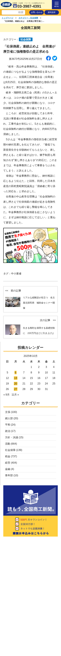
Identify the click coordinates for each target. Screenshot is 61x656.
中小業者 (16, 273)
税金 (7, 456)
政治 (7, 431)
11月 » (15, 394)
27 (15, 389)
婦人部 (9, 418)
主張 (7, 412)
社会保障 (10, 450)
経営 (7, 462)
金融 (7, 469)
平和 (7, 424)
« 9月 (6, 394)
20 (15, 383)
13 (15, 378)
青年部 (9, 475)
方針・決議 (11, 437)
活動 (7, 443)
